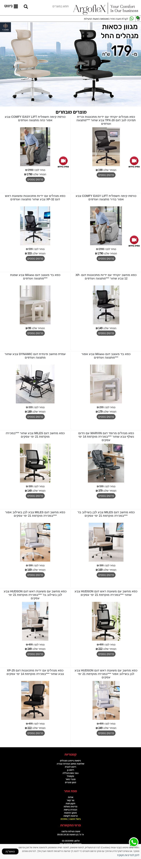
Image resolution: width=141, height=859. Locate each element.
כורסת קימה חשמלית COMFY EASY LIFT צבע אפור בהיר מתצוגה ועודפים (106, 197)
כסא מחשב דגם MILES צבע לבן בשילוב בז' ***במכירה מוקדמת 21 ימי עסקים (106, 514)
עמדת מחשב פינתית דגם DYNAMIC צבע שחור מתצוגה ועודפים (35, 355)
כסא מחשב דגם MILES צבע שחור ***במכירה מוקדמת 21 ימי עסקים (35, 435)
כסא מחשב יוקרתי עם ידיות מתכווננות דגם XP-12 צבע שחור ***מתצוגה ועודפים (106, 276)
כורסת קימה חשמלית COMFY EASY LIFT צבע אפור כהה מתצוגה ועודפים (35, 118)
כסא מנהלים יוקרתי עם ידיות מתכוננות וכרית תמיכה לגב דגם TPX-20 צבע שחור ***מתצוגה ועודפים (106, 120)
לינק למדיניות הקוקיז (128, 855)
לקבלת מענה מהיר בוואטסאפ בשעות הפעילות (106, 18)
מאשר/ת (10, 851)
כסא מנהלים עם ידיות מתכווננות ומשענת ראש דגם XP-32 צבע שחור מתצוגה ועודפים (35, 197)
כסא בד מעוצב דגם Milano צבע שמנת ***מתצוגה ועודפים (35, 276)
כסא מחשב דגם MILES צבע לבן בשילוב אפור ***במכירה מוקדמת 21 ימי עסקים (35, 514)
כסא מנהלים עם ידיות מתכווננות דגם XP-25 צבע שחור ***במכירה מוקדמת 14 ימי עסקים (35, 672)
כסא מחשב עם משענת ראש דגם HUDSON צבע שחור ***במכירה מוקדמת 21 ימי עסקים (106, 593)
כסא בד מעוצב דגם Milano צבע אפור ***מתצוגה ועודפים (106, 355)
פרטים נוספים (106, 175)
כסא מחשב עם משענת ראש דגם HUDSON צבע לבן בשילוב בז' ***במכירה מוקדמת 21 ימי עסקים (35, 595)
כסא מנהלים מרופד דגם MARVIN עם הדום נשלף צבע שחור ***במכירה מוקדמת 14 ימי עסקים (106, 437)
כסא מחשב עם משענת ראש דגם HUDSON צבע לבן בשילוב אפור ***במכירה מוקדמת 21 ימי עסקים (106, 674)
